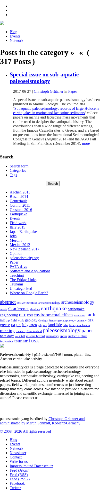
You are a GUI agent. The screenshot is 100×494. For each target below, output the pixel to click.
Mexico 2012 (20, 245)
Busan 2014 (19, 196)
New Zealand (34, 331)
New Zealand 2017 (24, 249)
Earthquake (18, 214)
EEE (22, 315)
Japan (33, 325)
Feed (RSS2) (20, 479)
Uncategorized (21, 288)
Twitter (15, 488)
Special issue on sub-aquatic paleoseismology (44, 77)
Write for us (19, 461)
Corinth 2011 (20, 205)
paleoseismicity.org (24, 258)
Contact (16, 457)
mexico (20, 331)
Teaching (17, 275)
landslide (55, 325)
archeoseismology (77, 302)
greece (5, 325)
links (72, 325)
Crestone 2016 (21, 210)
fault (91, 315)
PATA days (18, 267)
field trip (5, 320)
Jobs (13, 236)
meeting (7, 330)
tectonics (6, 341)
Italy (25, 325)
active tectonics (27, 302)
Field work (18, 223)
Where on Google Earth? (29, 293)
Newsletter (18, 453)
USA (35, 341)
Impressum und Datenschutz (31, 466)
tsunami (22, 340)
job (40, 325)
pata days (7, 336)
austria (3, 309)
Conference (18, 308)
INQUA (16, 325)
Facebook (17, 483)
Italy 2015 (17, 227)
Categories (18, 170)
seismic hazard (35, 336)
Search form (19, 166)
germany (82, 320)
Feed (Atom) (19, 470)
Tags (13, 175)
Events (15, 36)
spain (63, 336)
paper (87, 330)
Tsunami (16, 284)
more (86, 143)
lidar (65, 325)
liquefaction (83, 325)
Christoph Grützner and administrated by (42, 421)
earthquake (54, 308)
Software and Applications (30, 271)
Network (16, 40)
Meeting (16, 240)
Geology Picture (47, 320)
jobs (44, 325)
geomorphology (67, 320)
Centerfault (18, 201)
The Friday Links (23, 280)
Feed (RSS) (19, 475)
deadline (35, 309)
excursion (79, 315)
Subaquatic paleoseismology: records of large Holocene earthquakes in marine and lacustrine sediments (56, 110)
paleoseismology (62, 330)
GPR (90, 320)
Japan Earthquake (23, 231)
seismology (52, 336)
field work (17, 320)
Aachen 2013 (20, 192)
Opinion (16, 253)
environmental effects (53, 314)
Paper (72, 91)
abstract (8, 302)
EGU (30, 315)
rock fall (20, 336)
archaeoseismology (49, 302)
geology (31, 320)
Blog (13, 32)
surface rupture (77, 336)
